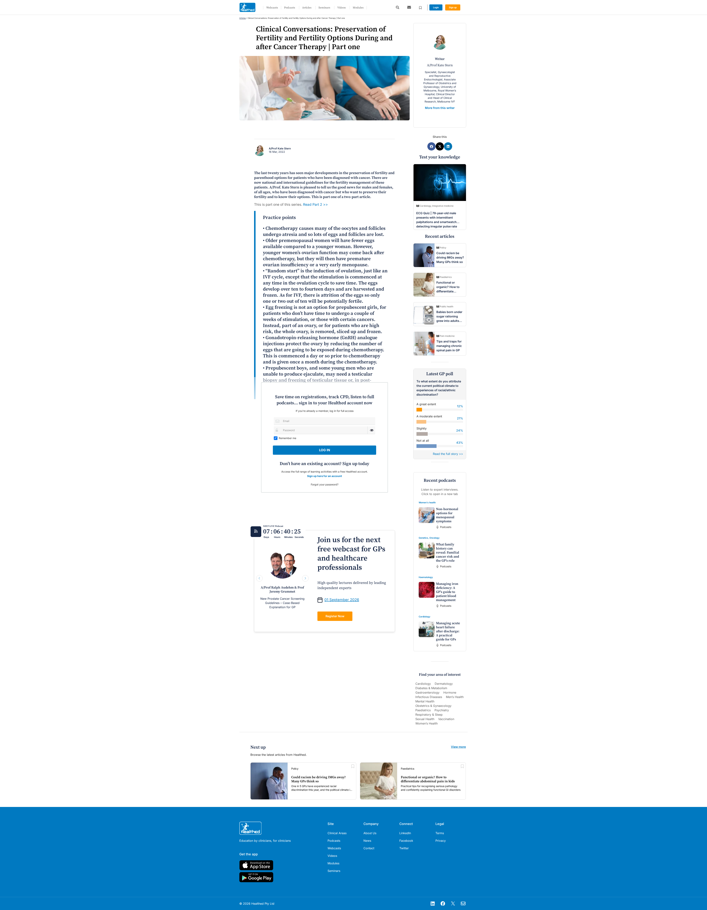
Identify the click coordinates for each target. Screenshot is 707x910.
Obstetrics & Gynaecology (433, 706)
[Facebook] (442, 903)
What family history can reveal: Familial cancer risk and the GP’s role (447, 552)
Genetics (423, 537)
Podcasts (289, 7)
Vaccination (446, 719)
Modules (358, 7)
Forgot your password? (324, 484)
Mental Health (424, 701)
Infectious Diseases (428, 697)
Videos (341, 7)
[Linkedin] (432, 903)
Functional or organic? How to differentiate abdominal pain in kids (448, 291)
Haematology (426, 577)
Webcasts (272, 7)
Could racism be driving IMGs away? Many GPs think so (450, 257)
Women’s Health (426, 723)
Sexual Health (424, 719)
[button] (397, 7)
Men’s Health (455, 697)
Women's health (427, 502)
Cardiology (424, 616)
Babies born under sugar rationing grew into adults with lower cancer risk (449, 320)
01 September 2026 (341, 600)
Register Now (335, 616)
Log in (324, 450)
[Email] (278, 421)
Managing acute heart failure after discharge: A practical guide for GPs (448, 631)
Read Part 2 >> (315, 204)
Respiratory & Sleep (429, 714)
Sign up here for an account (324, 476)
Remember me (287, 438)
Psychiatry (442, 710)
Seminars (324, 7)
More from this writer (440, 108)
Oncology (434, 537)
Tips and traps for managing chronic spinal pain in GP (449, 346)
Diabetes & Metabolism (431, 688)
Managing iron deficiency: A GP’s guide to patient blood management (447, 592)
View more (458, 747)
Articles (307, 7)
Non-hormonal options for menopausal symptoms (447, 515)
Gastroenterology (427, 692)
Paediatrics (423, 710)
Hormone (449, 692)
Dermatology (444, 683)
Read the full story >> (448, 454)
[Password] (278, 430)
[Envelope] (463, 903)
